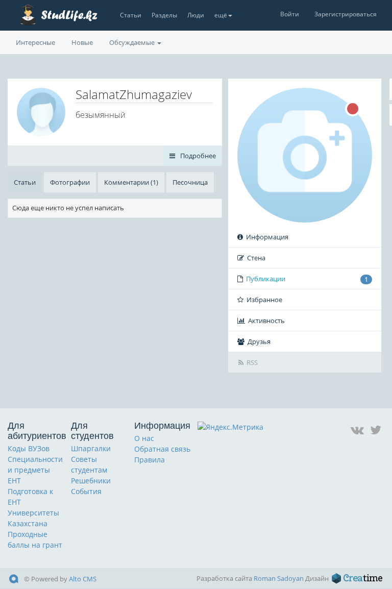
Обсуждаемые (132, 42)
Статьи (130, 15)
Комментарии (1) (131, 182)
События (86, 491)
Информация (267, 236)
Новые (82, 42)
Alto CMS (82, 578)
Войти (289, 14)
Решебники (91, 480)
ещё (220, 15)
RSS (252, 362)
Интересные (35, 42)
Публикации (307, 279)
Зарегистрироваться (345, 14)
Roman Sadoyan (279, 578)
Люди (195, 15)
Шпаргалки (91, 448)
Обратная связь (162, 449)
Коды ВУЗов (29, 448)
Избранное (264, 299)
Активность (266, 320)
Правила (149, 459)
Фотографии (70, 182)
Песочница (190, 182)
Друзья (259, 341)
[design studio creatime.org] (357, 578)
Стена (256, 257)
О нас (144, 438)
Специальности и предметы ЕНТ (35, 469)
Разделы (164, 15)
